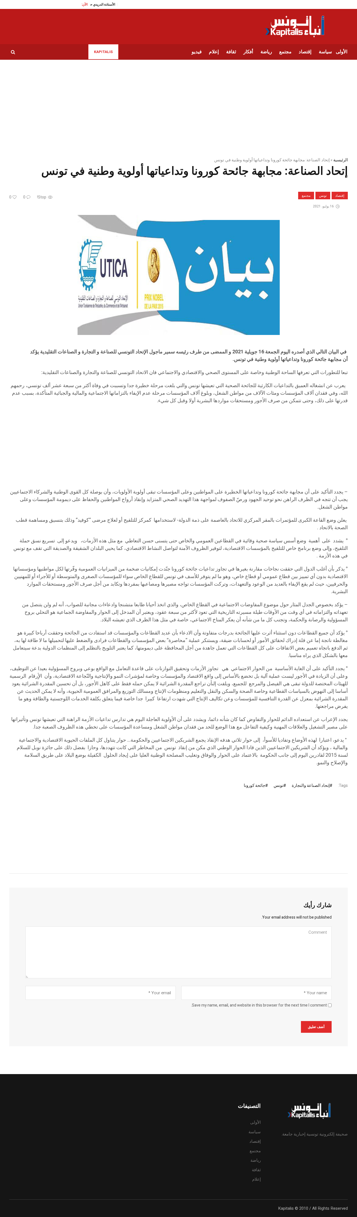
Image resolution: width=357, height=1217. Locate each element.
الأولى (255, 1122)
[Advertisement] (180, 449)
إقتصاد (339, 195)
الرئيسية (340, 160)
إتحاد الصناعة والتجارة (311, 785)
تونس (323, 195)
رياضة (255, 1160)
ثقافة (256, 1170)
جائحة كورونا (254, 785)
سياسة (255, 1132)
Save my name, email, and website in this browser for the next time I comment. (259, 1005)
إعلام (256, 1179)
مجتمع (306, 195)
